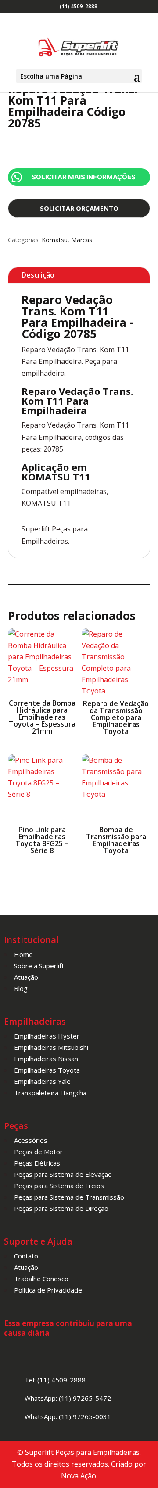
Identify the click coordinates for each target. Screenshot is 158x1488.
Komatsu (55, 240)
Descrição (38, 275)
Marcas (81, 240)
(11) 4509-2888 (78, 6)
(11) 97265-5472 (85, 1398)
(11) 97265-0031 (85, 1416)
